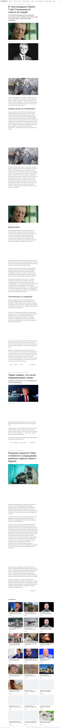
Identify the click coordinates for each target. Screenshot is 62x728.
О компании (4, 727)
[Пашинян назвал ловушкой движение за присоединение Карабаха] (46, 687)
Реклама (8, 727)
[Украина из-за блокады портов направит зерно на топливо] (15, 687)
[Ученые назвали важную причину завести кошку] (31, 640)
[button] (23, 31)
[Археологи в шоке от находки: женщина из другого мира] (46, 718)
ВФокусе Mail (19, 372)
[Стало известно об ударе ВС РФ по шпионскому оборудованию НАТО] (31, 718)
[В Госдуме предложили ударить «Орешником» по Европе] (46, 640)
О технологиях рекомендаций (46, 727)
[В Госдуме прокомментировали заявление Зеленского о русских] (15, 609)
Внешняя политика (25, 372)
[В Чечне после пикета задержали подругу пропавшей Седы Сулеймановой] (15, 671)
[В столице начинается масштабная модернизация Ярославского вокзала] (46, 671)
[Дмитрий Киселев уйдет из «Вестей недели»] (46, 656)
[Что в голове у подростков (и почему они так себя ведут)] (15, 640)
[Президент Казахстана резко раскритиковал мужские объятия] (15, 718)
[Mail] (1, 1)
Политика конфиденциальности (55, 727)
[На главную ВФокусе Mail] (5, 1)
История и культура (28, 4)
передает (34, 423)
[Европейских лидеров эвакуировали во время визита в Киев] (31, 687)
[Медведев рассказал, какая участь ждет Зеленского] (15, 656)
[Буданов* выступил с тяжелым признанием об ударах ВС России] (31, 656)
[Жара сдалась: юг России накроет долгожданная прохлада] (15, 702)
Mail (1, 727)
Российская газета (20, 450)
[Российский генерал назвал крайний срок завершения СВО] (31, 609)
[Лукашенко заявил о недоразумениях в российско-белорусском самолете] (31, 625)
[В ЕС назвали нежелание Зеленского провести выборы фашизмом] (46, 609)
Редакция (28, 727)
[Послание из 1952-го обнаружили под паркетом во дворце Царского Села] (31, 671)
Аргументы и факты (20, 4)
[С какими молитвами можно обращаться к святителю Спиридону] (46, 702)
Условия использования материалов (36, 727)
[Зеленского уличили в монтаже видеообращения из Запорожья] (46, 625)
